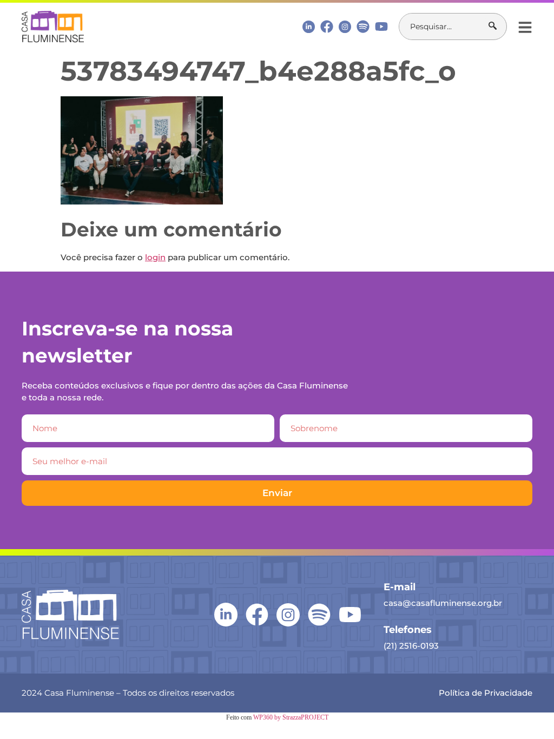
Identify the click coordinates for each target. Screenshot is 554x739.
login (155, 257)
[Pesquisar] (497, 26)
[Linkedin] (309, 26)
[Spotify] (363, 26)
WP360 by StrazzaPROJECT (290, 717)
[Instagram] (345, 27)
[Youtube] (381, 26)
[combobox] (444, 26)
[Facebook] (326, 26)
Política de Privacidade (485, 693)
